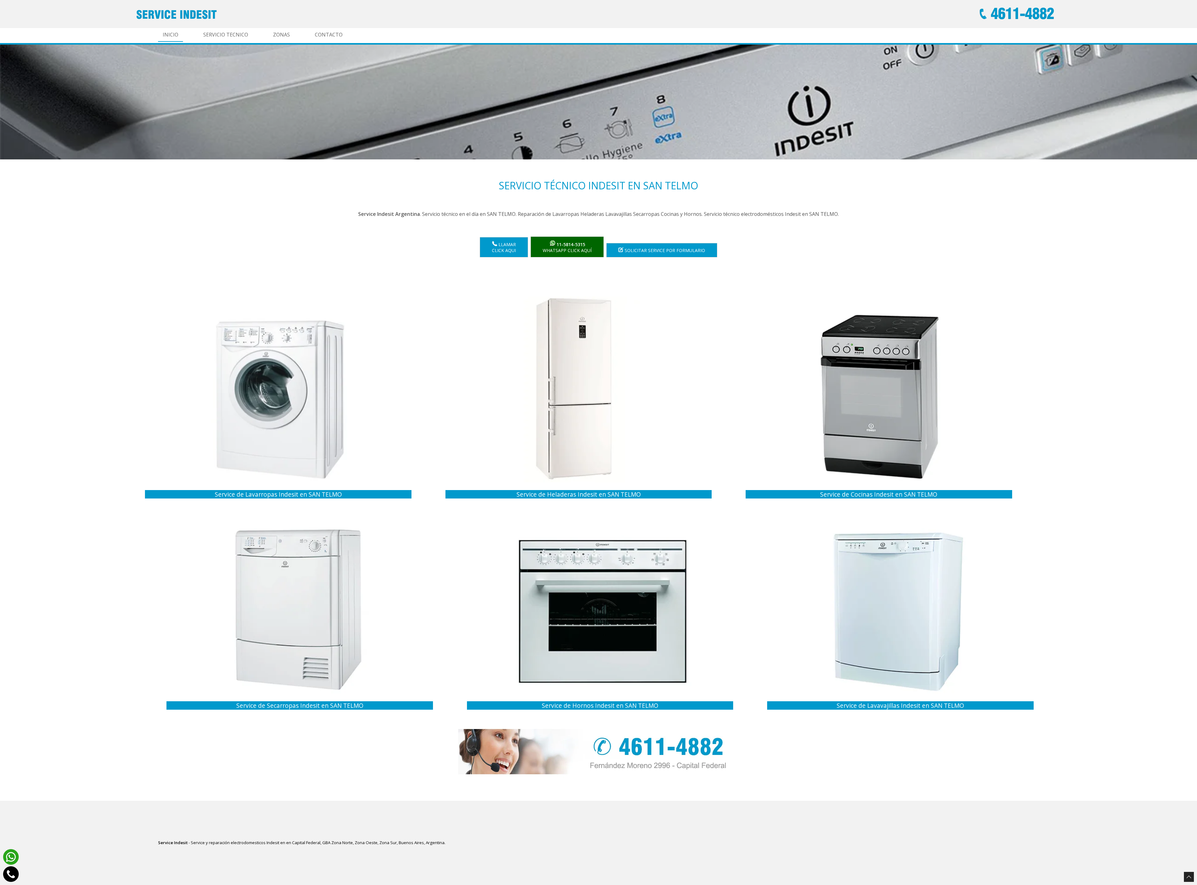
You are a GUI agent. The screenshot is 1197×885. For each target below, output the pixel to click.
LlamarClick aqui (504, 247)
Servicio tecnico (225, 34)
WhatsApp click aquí (567, 247)
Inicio (170, 34)
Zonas (281, 34)
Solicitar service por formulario (664, 250)
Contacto (329, 34)
